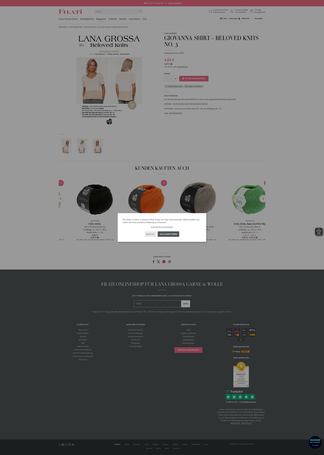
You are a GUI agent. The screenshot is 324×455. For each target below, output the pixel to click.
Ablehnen (150, 234)
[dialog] (162, 227)
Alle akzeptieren (168, 234)
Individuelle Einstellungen (162, 227)
